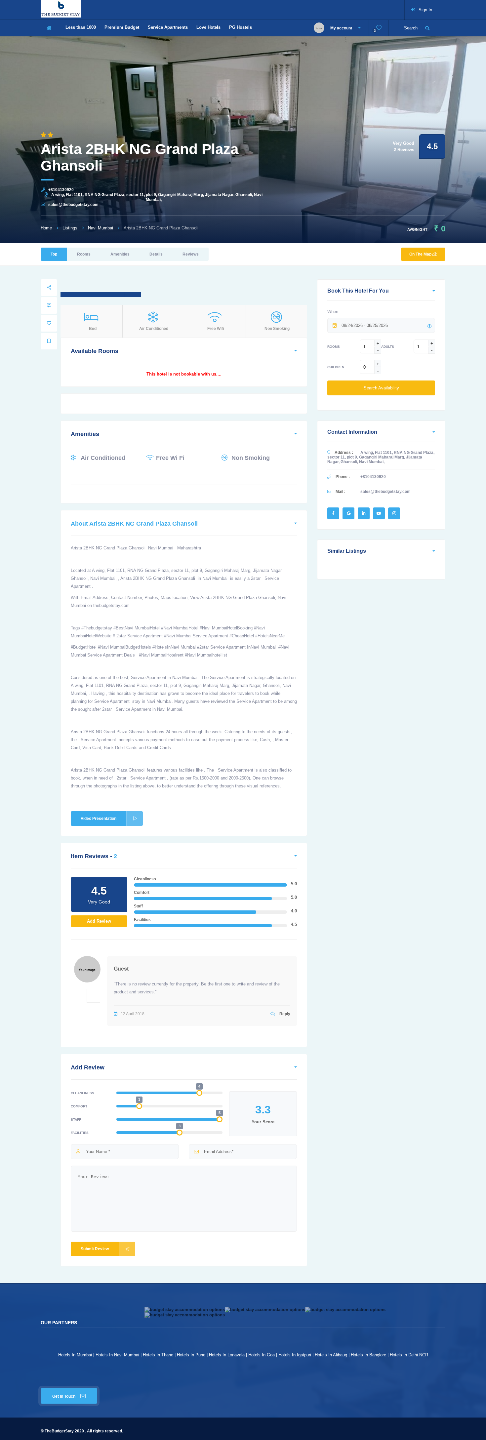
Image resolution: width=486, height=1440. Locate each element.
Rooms (84, 254)
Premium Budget (121, 27)
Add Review (99, 921)
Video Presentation (98, 818)
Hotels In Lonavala (227, 1354)
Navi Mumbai (100, 227)
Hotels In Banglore (368, 1354)
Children (335, 367)
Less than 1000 (80, 27)
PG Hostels (240, 27)
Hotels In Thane (158, 1354)
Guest (121, 969)
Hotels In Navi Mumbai (117, 1354)
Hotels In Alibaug (331, 1354)
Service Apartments (168, 27)
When (332, 311)
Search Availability (381, 387)
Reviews (190, 254)
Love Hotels (208, 27)
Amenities (120, 254)
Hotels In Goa (261, 1354)
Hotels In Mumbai (75, 1354)
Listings (69, 227)
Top (54, 254)
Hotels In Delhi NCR (409, 1354)
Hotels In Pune (191, 1354)
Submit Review (95, 1249)
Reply (284, 1014)
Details (156, 254)
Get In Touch (63, 1396)
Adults (387, 346)
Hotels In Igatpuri (294, 1354)
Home (46, 227)
